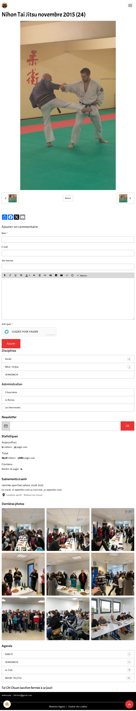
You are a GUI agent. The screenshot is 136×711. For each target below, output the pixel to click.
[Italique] (10, 275)
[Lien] (45, 275)
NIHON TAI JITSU (67, 677)
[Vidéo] (61, 275)
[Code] (67, 275)
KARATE (67, 654)
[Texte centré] (39, 275)
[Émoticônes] (72, 275)
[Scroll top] (129, 704)
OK (127, 425)
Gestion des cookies (77, 706)
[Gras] (4, 275)
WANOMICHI (11, 374)
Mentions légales (57, 706)
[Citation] (34, 275)
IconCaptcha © (50, 335)
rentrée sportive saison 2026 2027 (22, 485)
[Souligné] (15, 275)
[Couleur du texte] (28, 275)
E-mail (5, 247)
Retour (68, 198)
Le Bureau (10, 400)
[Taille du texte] (21, 275)
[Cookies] (7, 704)
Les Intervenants (12, 407)
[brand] (5, 5)
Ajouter (11, 343)
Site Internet (7, 260)
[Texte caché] (50, 275)
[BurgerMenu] (130, 5)
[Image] (56, 275)
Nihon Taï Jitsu (12, 366)
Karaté (8, 359)
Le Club (67, 670)
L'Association (11, 392)
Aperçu (83, 275)
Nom (4, 233)
